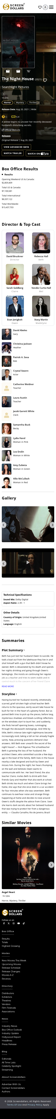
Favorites (39, 7)
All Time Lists (8, 1062)
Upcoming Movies (11, 964)
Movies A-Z (8, 975)
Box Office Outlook (12, 1029)
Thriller (32, 102)
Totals (5, 942)
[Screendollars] (14, 6)
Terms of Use (14, 1104)
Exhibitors (7, 997)
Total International (11, 195)
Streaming (7, 1069)
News (5, 1018)
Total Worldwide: (10, 203)
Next (52, 525)
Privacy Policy (34, 1104)
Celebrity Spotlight (11, 1066)
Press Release (9, 1044)
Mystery (20, 102)
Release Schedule (11, 967)
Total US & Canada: (11, 187)
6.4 (17, 116)
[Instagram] (13, 923)
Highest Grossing (11, 946)
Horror (7, 102)
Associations (8, 1011)
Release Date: (9, 109)
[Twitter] (9, 923)
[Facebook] (4, 923)
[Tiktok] (24, 923)
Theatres (6, 1000)
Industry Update (10, 1033)
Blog (4, 1051)
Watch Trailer (13, 153)
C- (7, 116)
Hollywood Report (11, 1037)
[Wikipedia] (29, 71)
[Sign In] (45, 7)
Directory (7, 986)
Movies (6, 953)
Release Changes (11, 971)
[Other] (8, 71)
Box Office (8, 931)
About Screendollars (13, 1077)
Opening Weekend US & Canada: (18, 179)
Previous (3, 525)
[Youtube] (18, 923)
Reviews (6, 978)
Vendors (6, 1004)
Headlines (7, 1040)
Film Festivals (9, 1008)
